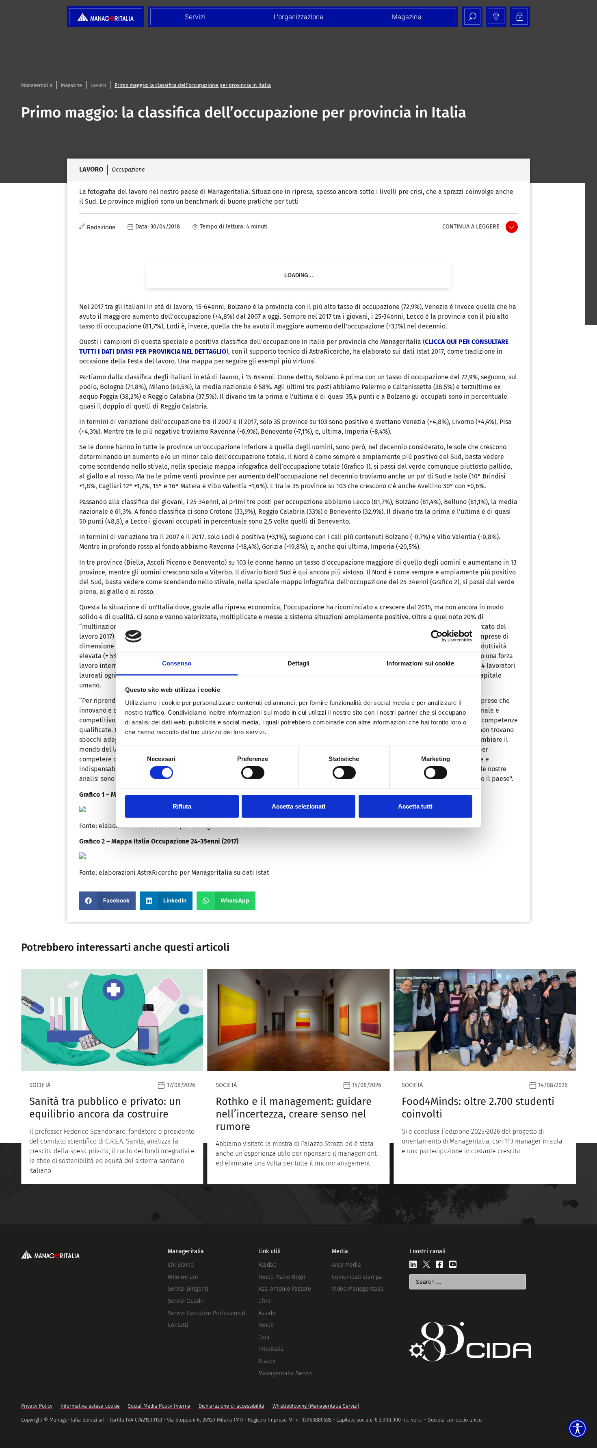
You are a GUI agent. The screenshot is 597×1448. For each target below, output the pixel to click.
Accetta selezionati (298, 805)
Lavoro (98, 85)
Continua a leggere (471, 226)
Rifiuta (182, 805)
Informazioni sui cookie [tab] (420, 663)
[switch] (252, 772)
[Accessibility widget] (577, 1428)
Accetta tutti (415, 805)
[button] (107, 900)
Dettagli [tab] (299, 663)
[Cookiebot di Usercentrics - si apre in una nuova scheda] (436, 636)
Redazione (101, 227)
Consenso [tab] (176, 663)
